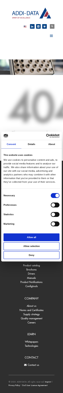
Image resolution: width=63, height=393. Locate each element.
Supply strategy (31, 314)
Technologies (31, 345)
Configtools (31, 286)
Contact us (33, 364)
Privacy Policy (14, 385)
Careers (32, 322)
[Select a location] (25, 26)
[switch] (55, 205)
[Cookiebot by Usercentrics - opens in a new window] (46, 136)
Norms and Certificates (32, 310)
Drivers (31, 273)
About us (31, 305)
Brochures (31, 269)
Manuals (31, 277)
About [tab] (51, 144)
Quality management (31, 318)
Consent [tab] (11, 144)
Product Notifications (31, 282)
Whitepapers (31, 341)
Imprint (48, 381)
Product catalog (31, 265)
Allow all (31, 237)
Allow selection (31, 246)
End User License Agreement (35, 385)
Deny (31, 255)
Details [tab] (31, 144)
